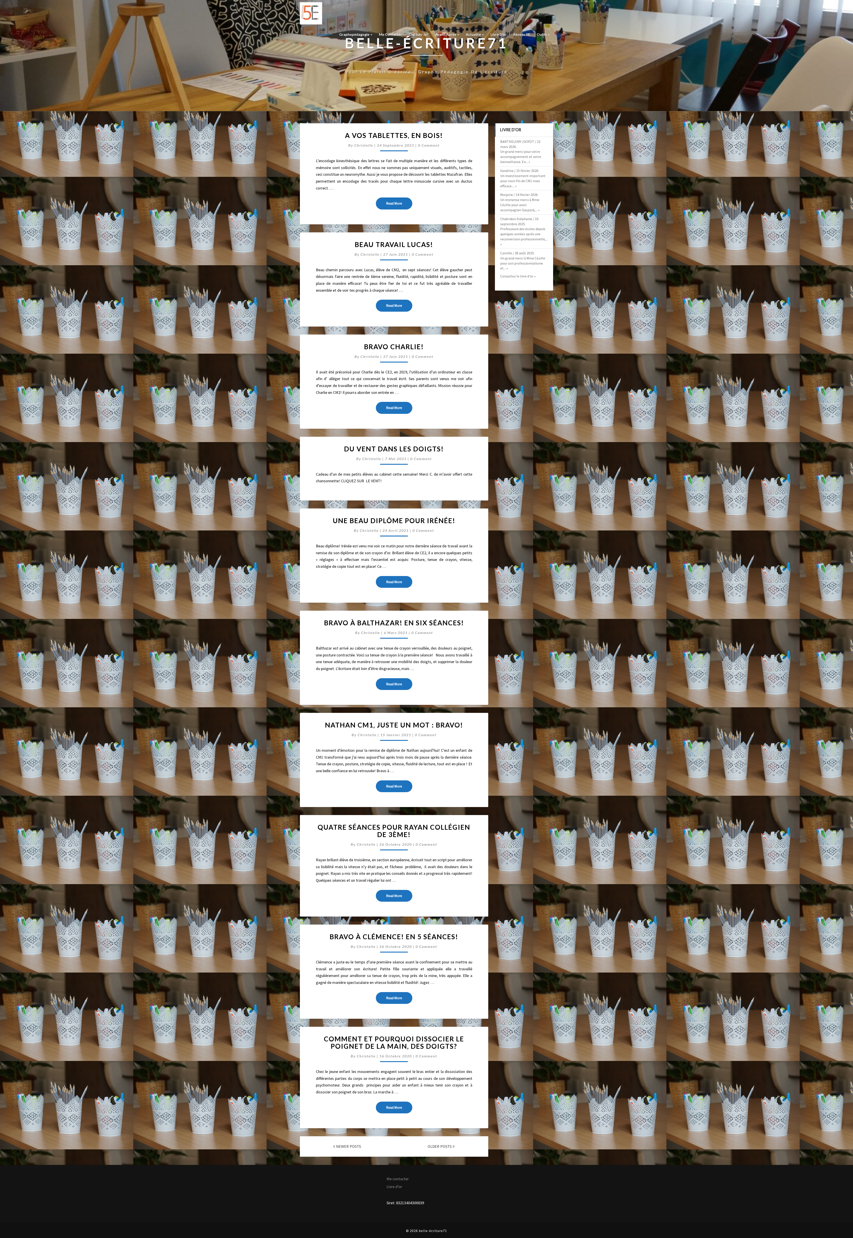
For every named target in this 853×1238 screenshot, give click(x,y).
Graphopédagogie (354, 34)
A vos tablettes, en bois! (394, 135)
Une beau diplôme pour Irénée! (394, 520)
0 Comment (429, 145)
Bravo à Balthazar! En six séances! (394, 623)
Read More (399, 203)
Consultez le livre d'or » (518, 276)
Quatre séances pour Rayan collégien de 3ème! (394, 830)
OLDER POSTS (440, 1146)
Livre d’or (498, 34)
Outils (542, 34)
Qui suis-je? (419, 34)
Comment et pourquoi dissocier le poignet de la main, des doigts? (394, 1042)
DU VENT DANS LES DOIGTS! (394, 449)
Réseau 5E (521, 34)
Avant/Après (446, 34)
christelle (363, 145)
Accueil (324, 34)
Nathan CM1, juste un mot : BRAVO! (394, 725)
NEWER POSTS (348, 1146)
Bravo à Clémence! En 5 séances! (394, 937)
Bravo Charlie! (394, 347)
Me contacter (390, 34)
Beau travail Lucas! (394, 244)
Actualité (474, 34)
